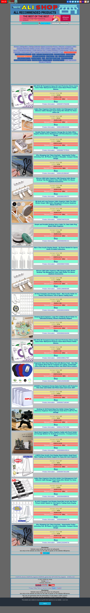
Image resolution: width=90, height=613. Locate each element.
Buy (56, 101)
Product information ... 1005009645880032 (55, 496)
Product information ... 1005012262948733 (55, 542)
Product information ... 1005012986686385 (55, 288)
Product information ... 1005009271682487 (55, 402)
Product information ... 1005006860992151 (55, 241)
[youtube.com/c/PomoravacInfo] (52, 585)
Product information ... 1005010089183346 (55, 127)
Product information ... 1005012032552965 (55, 381)
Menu (4, 1)
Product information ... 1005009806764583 (55, 264)
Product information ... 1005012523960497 (55, 173)
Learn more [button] (65, 600)
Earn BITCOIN (53, 577)
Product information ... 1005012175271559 (55, 427)
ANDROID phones (20, 577)
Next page (46, 553)
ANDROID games (43, 577)
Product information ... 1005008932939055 (55, 310)
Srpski (54, 588)
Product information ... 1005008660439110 (55, 450)
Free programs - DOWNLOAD (66, 577)
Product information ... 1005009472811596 (55, 471)
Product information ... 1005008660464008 (55, 333)
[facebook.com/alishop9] (38, 585)
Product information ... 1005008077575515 (55, 150)
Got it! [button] (45, 603)
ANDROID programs (32, 577)
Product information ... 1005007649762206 (55, 219)
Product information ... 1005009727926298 (55, 104)
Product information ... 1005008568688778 (55, 519)
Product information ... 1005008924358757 (55, 196)
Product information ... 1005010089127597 (55, 358)
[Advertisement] (45, 35)
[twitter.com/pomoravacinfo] (45, 585)
